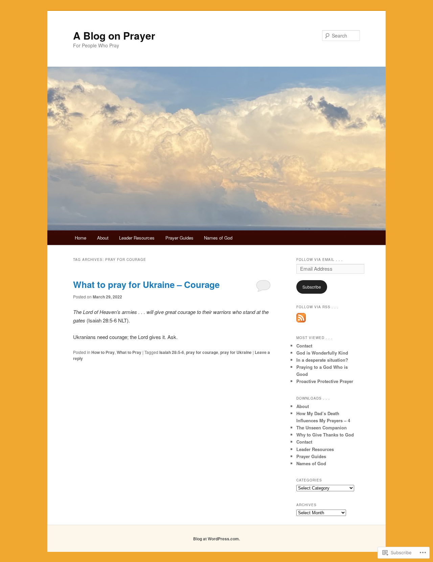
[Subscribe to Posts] (301, 321)
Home (80, 237)
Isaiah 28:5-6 (171, 352)
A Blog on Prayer (114, 35)
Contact (304, 345)
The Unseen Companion (321, 427)
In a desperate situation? (322, 360)
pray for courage (202, 352)
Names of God (218, 237)
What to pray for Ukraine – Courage (146, 284)
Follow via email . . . (319, 259)
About (103, 237)
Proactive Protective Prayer (324, 381)
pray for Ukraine (236, 352)
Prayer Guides (179, 237)
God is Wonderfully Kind (322, 353)
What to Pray (129, 352)
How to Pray (103, 352)
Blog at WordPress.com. (216, 539)
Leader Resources (137, 237)
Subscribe (311, 287)
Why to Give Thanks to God (325, 434)
